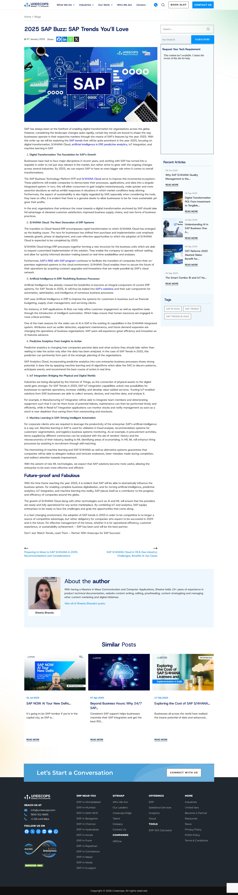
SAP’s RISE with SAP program (58, 260)
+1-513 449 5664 (40, 819)
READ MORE (171, 184)
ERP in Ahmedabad (89, 802)
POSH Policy (192, 835)
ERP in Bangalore (87, 818)
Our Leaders (120, 807)
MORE (189, 795)
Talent (116, 818)
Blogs (70, 18)
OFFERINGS (156, 795)
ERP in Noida (84, 862)
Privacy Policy (193, 829)
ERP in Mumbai (86, 807)
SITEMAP (118, 795)
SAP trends (76, 140)
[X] (76, 39)
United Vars (192, 807)
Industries (191, 802)
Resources (191, 818)
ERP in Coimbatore (88, 851)
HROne (117, 841)
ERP (151, 802)
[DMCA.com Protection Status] (48, 865)
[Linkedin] (64, 39)
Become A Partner (196, 813)
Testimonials (131, 18)
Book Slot (179, 4)
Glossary (118, 824)
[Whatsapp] (70, 39)
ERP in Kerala (85, 835)
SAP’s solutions (104, 289)
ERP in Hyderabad (88, 829)
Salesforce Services (160, 807)
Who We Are (124, 4)
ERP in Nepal (84, 856)
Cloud (152, 818)
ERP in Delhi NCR (87, 813)
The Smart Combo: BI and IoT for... (186, 277)
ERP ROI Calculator (160, 830)
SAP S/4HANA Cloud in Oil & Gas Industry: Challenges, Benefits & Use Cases (132, 553)
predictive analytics (115, 144)
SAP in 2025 (173, 308)
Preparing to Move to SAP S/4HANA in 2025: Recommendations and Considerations (51, 553)
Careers (141, 4)
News (184, 18)
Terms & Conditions (196, 840)
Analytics (154, 813)
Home (27, 16)
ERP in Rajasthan (87, 845)
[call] (156, 5)
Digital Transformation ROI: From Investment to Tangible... (198, 201)
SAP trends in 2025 (177, 316)
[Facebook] (59, 39)
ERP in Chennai (86, 824)
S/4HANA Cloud (91, 178)
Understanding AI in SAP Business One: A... (196, 228)
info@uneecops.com (43, 810)
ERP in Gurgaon (86, 867)
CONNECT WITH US (184, 772)
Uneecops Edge (122, 813)
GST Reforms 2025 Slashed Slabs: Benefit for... (196, 254)
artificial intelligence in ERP (87, 144)
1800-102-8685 (39, 814)
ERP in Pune (84, 840)
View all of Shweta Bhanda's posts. (85, 603)
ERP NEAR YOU (86, 795)
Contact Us (203, 4)
